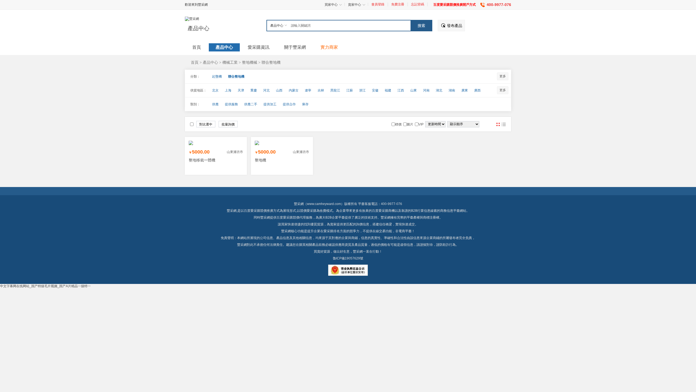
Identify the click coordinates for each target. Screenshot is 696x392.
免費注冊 (397, 4)
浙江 (362, 90)
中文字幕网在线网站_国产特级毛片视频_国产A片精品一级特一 (45, 286)
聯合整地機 (271, 62)
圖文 (503, 124)
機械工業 (230, 62)
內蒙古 (294, 90)
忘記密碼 (417, 4)
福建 (388, 90)
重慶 (253, 90)
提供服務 (231, 104)
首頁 (194, 62)
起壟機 (217, 76)
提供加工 (269, 104)
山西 (279, 90)
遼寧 (308, 90)
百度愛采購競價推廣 (258, 211)
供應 (215, 104)
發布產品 (454, 25)
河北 (266, 90)
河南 (426, 90)
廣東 (464, 90)
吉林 (321, 90)
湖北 (439, 90)
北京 (215, 90)
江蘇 (349, 90)
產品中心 (198, 28)
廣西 (477, 90)
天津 (241, 90)
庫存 (305, 104)
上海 (228, 90)
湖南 (452, 90)
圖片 (498, 124)
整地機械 (249, 62)
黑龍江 (335, 90)
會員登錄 (377, 4)
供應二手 (250, 104)
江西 (400, 90)
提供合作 (289, 104)
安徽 (375, 90)
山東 (413, 90)
